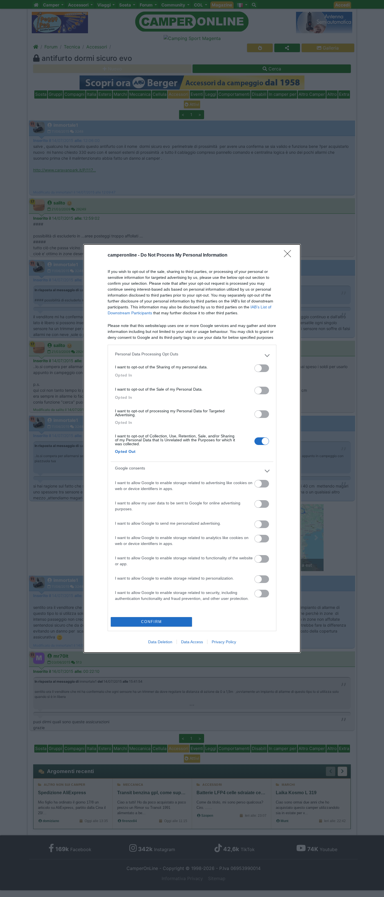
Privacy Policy (224, 642)
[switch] (261, 368)
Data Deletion (160, 642)
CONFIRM (151, 622)
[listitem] (192, 355)
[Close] (289, 255)
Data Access (192, 642)
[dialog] (192, 448)
